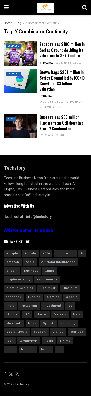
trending (28, 349)
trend (10, 349)
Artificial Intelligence (58, 262)
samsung (68, 323)
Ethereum (70, 288)
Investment (52, 305)
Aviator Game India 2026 (28, 230)
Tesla (48, 341)
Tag (18, 23)
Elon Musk (48, 288)
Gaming (53, 297)
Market (41, 314)
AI (82, 253)
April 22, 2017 (57, 135)
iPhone (12, 314)
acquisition (65, 253)
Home (8, 23)
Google (71, 297)
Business (13, 45)
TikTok (65, 341)
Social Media (16, 332)
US (59, 349)
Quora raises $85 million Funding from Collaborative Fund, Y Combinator (62, 123)
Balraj (48, 63)
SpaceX (40, 332)
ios (70, 305)
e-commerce (47, 279)
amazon (12, 262)
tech (9, 341)
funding (34, 297)
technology (29, 341)
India (10, 305)
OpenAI (48, 323)
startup (58, 332)
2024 (46, 253)
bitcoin (11, 271)
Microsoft (13, 323)
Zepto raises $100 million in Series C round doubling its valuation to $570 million (62, 50)
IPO (27, 314)
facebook (13, 297)
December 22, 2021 (70, 63)
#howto (30, 253)
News (11, 118)
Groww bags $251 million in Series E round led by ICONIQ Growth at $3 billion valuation (62, 80)
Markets (60, 314)
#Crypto (12, 253)
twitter (46, 349)
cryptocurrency (18, 279)
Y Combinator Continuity (42, 23)
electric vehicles (19, 288)
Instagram (29, 305)
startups (76, 332)
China (49, 271)
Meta (77, 314)
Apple (30, 262)
